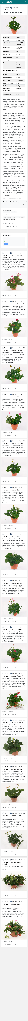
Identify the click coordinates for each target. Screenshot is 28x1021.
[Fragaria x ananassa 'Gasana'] (14, 366)
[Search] (25, 2)
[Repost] (14, 226)
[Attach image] (5, 242)
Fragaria (6, 7)
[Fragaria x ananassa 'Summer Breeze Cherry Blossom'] (14, 273)
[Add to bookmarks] (16, 226)
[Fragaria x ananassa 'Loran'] (14, 832)
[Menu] (2, 2)
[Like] (4, 226)
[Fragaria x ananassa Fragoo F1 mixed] (14, 876)
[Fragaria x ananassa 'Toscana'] (14, 692)
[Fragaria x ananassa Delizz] (14, 553)
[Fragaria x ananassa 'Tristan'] (14, 646)
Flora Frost (15, 7)
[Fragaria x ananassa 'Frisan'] (14, 413)
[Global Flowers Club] (9, 2)
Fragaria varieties (7, 217)
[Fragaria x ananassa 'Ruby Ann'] (14, 320)
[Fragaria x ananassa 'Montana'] (14, 460)
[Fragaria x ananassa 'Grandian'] (14, 739)
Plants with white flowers (9, 219)
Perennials (13, 212)
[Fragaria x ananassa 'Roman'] (14, 785)
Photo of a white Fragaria (18, 217)
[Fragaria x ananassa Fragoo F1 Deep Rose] (14, 921)
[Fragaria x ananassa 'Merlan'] (14, 599)
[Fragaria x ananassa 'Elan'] (14, 506)
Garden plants (6, 212)
